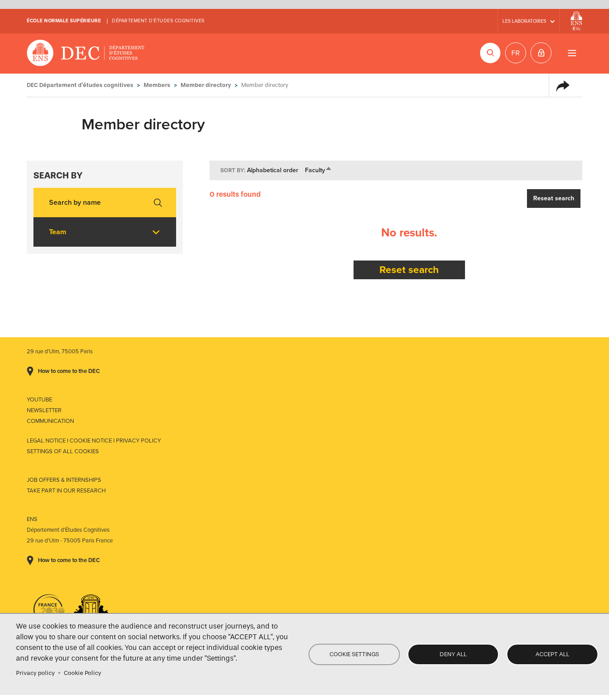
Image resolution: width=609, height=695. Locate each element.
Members (157, 85)
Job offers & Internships (64, 480)
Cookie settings (354, 654)
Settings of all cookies (63, 451)
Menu (571, 52)
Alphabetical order (272, 170)
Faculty (318, 170)
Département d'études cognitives (158, 21)
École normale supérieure (64, 21)
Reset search (409, 270)
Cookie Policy (82, 673)
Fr (515, 53)
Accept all (552, 654)
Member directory (206, 85)
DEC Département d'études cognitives (86, 53)
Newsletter (44, 410)
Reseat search (553, 198)
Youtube (39, 399)
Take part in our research (66, 490)
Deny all (453, 654)
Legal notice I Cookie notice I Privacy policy (94, 440)
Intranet (541, 52)
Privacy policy (35, 673)
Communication (50, 421)
